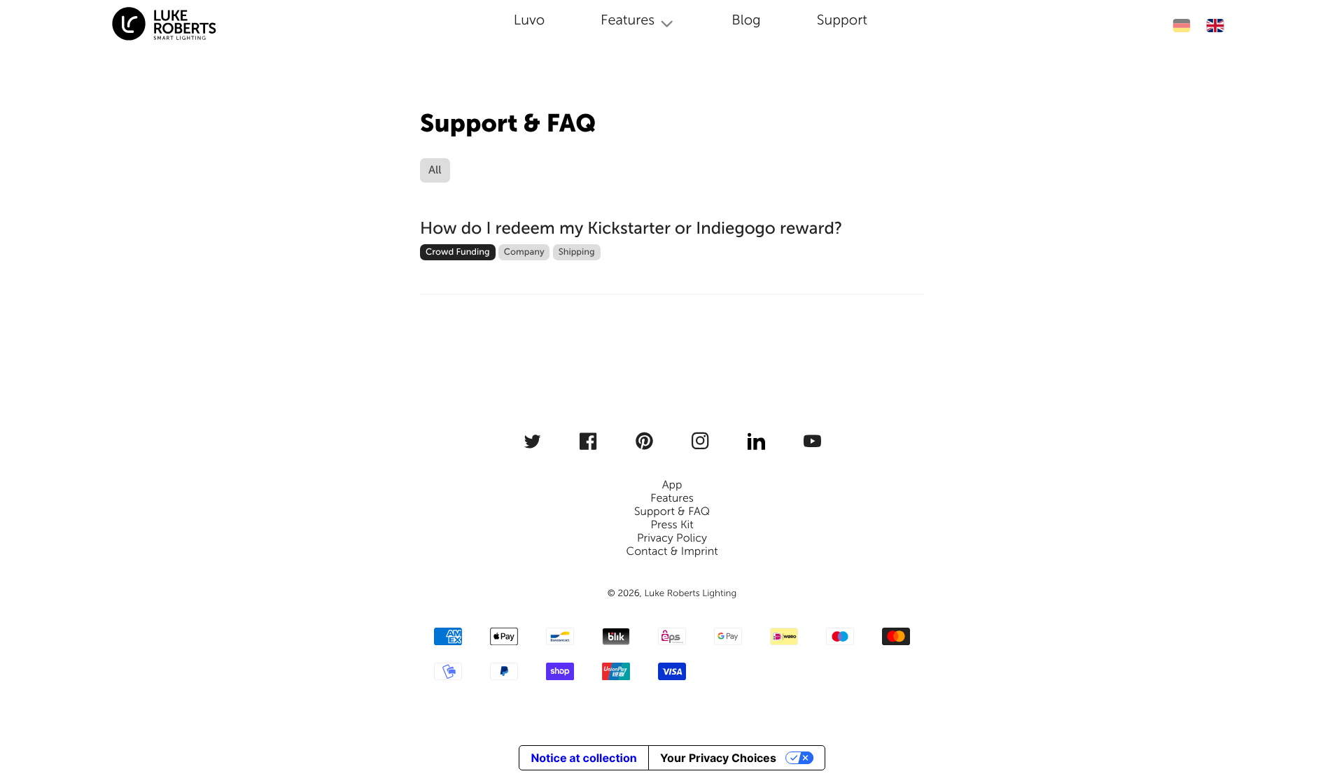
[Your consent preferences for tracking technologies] (1314, 711)
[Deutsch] (1181, 25)
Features (672, 498)
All (435, 170)
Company (524, 252)
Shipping (577, 252)
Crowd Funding (458, 252)
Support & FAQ (672, 511)
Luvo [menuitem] (529, 20)
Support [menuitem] (842, 20)
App (672, 485)
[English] (1215, 25)
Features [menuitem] (627, 20)
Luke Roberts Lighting (690, 593)
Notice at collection (583, 758)
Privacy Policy (672, 538)
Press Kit (671, 525)
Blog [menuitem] (746, 20)
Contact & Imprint (672, 551)
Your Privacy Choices (718, 758)
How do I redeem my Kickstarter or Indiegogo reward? (631, 228)
